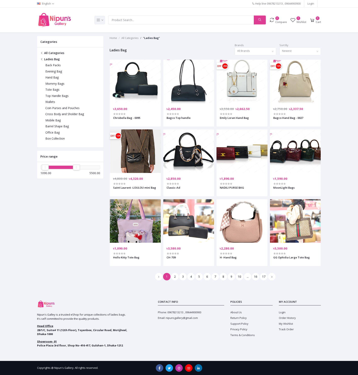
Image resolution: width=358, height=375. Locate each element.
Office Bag (52, 132)
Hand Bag (52, 77)
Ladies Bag (51, 59)
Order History (287, 318)
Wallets (50, 102)
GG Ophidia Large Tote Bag (291, 257)
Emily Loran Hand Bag (234, 118)
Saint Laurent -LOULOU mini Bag (134, 187)
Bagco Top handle (179, 118)
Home (113, 38)
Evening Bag (53, 71)
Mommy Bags (54, 84)
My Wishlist (286, 324)
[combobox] (255, 51)
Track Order (286, 329)
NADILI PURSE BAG (232, 187)
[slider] (45, 167)
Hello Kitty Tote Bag (126, 257)
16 (255, 277)
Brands (239, 45)
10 (239, 277)
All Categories (53, 53)
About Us (236, 312)
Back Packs (53, 65)
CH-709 (171, 257)
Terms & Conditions (242, 335)
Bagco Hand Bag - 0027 (288, 118)
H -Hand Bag (228, 257)
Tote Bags (52, 90)
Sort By (283, 45)
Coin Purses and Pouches (62, 108)
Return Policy (238, 318)
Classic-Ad (173, 187)
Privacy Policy (238, 329)
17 (263, 277)
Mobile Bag (53, 120)
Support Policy (239, 324)
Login (310, 3)
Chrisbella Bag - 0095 (126, 118)
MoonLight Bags (284, 187)
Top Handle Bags (57, 96)
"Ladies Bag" (151, 38)
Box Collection (55, 138)
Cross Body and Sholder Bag (64, 114)
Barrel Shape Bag (57, 126)
